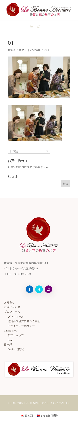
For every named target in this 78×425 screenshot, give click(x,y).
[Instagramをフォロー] (48, 289)
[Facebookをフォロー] (29, 289)
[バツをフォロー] (39, 289)
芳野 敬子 (21, 50)
